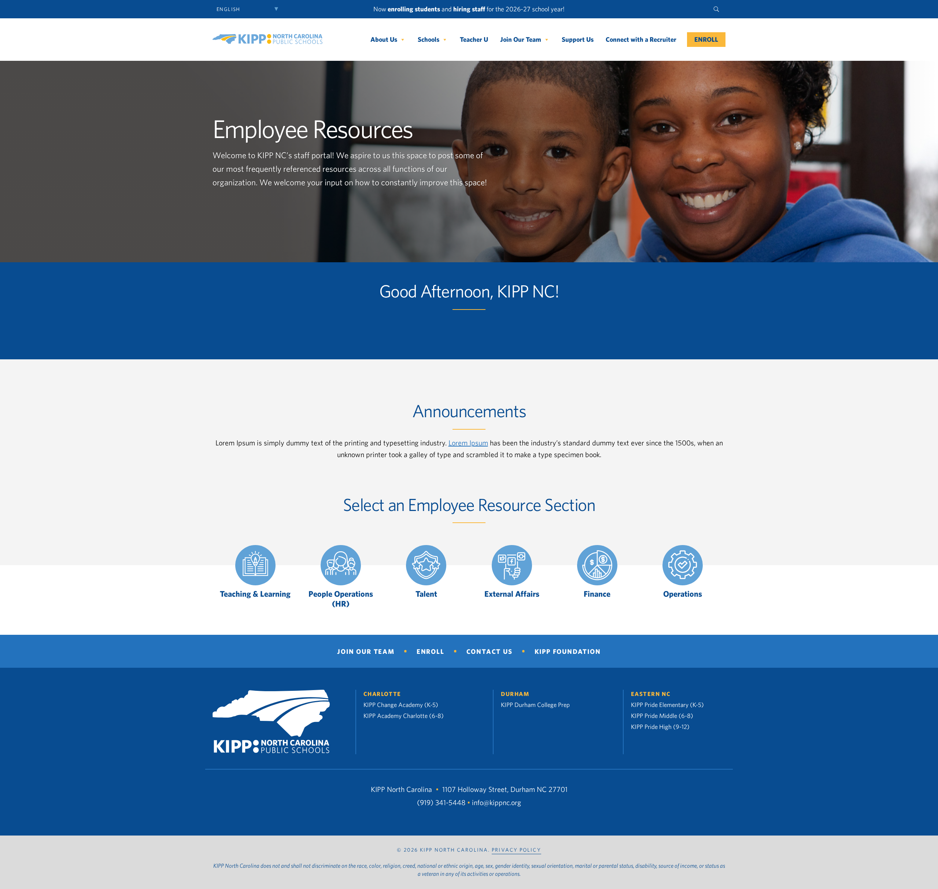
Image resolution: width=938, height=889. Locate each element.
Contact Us (489, 651)
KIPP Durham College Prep (535, 704)
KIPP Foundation (568, 651)
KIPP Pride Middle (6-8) (662, 715)
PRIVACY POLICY (516, 850)
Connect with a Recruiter (641, 39)
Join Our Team (520, 39)
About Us (383, 39)
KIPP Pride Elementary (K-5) (667, 704)
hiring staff (469, 9)
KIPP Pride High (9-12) (660, 726)
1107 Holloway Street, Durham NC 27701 (505, 789)
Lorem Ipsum (468, 442)
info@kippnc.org (496, 802)
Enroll (706, 39)
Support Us (578, 39)
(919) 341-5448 (441, 802)
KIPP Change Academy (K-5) (400, 704)
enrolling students (414, 9)
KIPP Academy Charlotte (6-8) (403, 715)
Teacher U (474, 39)
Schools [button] (428, 39)
